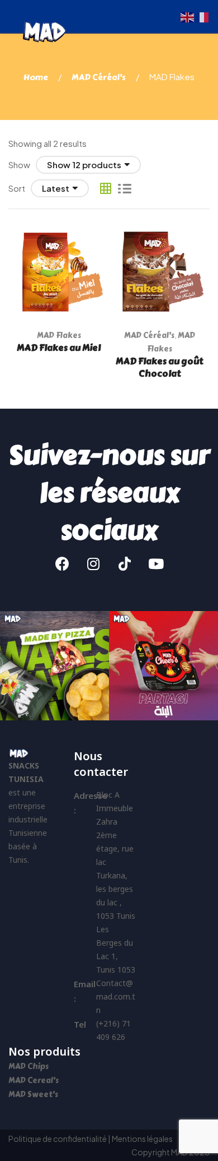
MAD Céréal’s (99, 77)
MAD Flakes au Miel (59, 348)
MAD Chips (29, 1066)
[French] (202, 16)
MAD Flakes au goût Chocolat (159, 367)
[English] (188, 16)
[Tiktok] (125, 563)
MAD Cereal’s (33, 1080)
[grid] (105, 188)
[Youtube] (156, 563)
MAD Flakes (59, 335)
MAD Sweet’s (33, 1094)
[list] (124, 188)
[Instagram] (93, 563)
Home (35, 77)
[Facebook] (62, 563)
